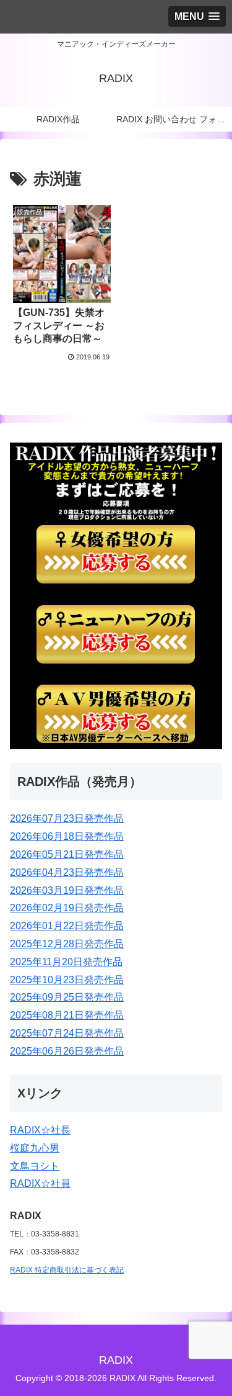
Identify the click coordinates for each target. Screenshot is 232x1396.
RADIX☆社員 (40, 1183)
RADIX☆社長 (40, 1130)
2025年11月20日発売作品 (66, 962)
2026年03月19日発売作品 (67, 890)
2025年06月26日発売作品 (67, 1051)
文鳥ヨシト (34, 1166)
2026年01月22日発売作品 (67, 926)
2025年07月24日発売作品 (67, 1033)
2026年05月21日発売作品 (67, 854)
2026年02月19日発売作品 (67, 908)
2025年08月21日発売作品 (67, 1015)
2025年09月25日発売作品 (67, 997)
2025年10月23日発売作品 (67, 980)
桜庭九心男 (34, 1148)
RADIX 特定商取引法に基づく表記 (67, 1270)
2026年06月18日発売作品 (67, 836)
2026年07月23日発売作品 (67, 818)
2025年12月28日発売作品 (67, 944)
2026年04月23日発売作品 (67, 872)
